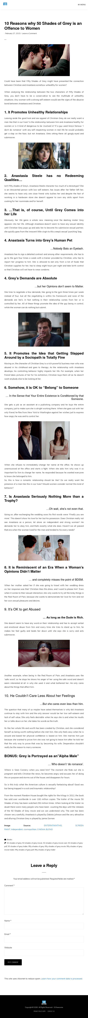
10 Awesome (58, 1007)
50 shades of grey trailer (18, 846)
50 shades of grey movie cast (55, 843)
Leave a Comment (29, 33)
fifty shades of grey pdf (24, 850)
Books (9, 839)
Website (8, 947)
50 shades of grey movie (32, 843)
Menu (83, 5)
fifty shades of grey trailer (45, 850)
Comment (9, 885)
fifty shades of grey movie (55, 846)
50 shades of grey (14, 843)
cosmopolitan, (30, 829)
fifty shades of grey (36, 846)
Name (7, 921)
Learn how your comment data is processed (61, 978)
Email (7, 934)
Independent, (17, 829)
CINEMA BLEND (45, 829)
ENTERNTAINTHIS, (53, 825)
